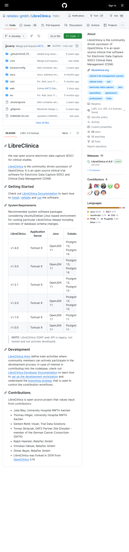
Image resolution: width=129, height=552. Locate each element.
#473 (40, 46)
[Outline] (77, 133)
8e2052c (57, 46)
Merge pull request (26, 46)
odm (12, 81)
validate (26, 197)
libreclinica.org (100, 70)
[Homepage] (64, 5)
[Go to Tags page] (38, 36)
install (15, 197)
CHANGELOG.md (19, 115)
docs (12, 74)
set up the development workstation (35, 376)
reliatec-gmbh (18, 16)
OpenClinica (21, 459)
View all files (42, 122)
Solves (40, 88)
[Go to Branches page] (31, 36)
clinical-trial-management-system (106, 76)
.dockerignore (17, 102)
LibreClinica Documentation (39, 193)
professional (96, 98)
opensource (111, 93)
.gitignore (15, 109)
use (39, 197)
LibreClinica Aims (19, 356)
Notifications (78, 15)
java (120, 87)
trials (109, 98)
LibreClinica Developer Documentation (32, 372)
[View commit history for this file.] (77, 46)
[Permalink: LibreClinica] (6, 145)
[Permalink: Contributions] (6, 392)
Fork (98, 15)
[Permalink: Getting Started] (6, 186)
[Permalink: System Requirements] (6, 205)
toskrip (10, 46)
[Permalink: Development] (6, 349)
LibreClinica (41, 16)
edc (109, 81)
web (12, 88)
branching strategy (40, 380)
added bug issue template (51, 53)
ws (11, 95)
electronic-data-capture (102, 87)
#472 (48, 88)
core (12, 60)
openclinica (95, 93)
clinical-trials (96, 81)
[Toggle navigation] (6, 5)
